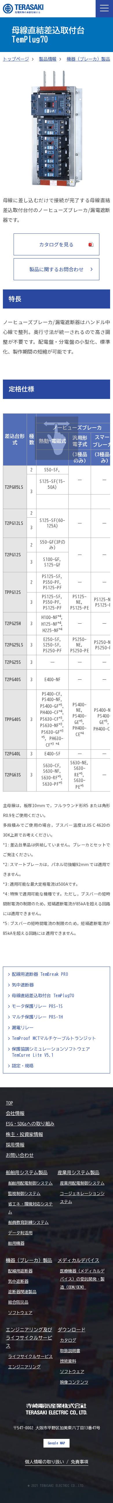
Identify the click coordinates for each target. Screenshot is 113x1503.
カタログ (68, 1340)
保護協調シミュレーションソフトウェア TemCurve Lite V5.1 (51, 1052)
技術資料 (68, 1361)
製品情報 (48, 59)
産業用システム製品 (78, 1172)
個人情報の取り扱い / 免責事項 (56, 1462)
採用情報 (15, 1144)
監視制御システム (24, 1194)
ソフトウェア (20, 1313)
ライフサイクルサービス (30, 1357)
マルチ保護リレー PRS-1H (37, 1017)
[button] (104, 8)
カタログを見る (56, 244)
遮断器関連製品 (22, 1292)
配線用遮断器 (20, 1271)
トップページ (16, 59)
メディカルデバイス (78, 1260)
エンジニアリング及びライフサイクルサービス (29, 1337)
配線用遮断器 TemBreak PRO (40, 974)
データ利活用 (20, 1233)
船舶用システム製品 (27, 1172)
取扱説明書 (70, 1351)
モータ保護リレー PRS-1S (37, 1006)
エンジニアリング (24, 1367)
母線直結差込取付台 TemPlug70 (43, 995)
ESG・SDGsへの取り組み (30, 1123)
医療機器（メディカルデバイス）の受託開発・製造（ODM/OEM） (82, 1279)
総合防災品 (18, 1302)
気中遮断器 (23, 985)
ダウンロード (71, 1329)
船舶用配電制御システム (30, 1183)
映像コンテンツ (74, 1382)
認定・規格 (23, 1066)
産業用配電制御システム (82, 1183)
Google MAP (56, 1443)
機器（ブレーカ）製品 (88, 59)
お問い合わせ (20, 1155)
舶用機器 (16, 1243)
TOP (9, 1103)
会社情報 (15, 1113)
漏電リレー (23, 1027)
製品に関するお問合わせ (56, 269)
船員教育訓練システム (28, 1222)
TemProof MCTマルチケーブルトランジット (54, 1038)
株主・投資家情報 (24, 1134)
